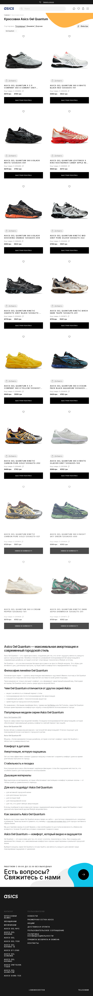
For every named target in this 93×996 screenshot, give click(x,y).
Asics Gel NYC (12, 929)
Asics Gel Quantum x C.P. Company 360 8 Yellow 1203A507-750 (23, 387)
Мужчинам (10, 925)
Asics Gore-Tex (12, 976)
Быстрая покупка (23, 100)
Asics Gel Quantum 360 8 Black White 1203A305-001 (22, 161)
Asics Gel (9, 938)
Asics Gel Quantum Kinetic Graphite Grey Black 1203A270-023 (21, 312)
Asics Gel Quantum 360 (12, 717)
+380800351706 (37, 990)
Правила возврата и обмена (43, 939)
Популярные (20, 26)
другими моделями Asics (57, 821)
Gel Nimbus (51, 705)
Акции (31, 923)
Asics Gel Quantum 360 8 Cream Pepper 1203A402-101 (22, 610)
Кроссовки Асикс (10, 917)
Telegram (83, 990)
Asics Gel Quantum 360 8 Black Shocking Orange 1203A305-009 (22, 237)
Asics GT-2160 (11, 950)
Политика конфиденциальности (40, 935)
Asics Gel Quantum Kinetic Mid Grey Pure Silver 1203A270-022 (68, 237)
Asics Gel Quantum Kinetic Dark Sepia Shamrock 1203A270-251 (68, 610)
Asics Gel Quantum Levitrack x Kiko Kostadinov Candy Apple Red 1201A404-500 (69, 161)
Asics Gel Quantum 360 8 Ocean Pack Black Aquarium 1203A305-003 (68, 387)
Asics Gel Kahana (9, 933)
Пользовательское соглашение (46, 930)
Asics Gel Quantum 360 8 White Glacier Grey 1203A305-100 (68, 462)
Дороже (39, 26)
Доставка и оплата (39, 927)
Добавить (12, 81)
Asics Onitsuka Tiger (12, 966)
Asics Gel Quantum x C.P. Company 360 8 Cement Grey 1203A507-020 (20, 86)
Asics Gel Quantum (9, 971)
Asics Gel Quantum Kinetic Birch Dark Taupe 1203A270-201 (69, 312)
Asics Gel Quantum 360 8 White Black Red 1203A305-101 (68, 86)
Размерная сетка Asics (41, 920)
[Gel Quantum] (16, 31)
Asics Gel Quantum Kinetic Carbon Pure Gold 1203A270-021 (22, 535)
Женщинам (10, 921)
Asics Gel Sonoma (9, 955)
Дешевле (30, 26)
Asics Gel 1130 (12, 941)
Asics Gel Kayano (9, 960)
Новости (33, 916)
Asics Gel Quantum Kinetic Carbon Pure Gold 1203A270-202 (22, 462)
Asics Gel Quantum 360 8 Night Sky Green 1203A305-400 (68, 535)
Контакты (33, 943)
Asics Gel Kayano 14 (9, 946)
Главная (7, 15)
